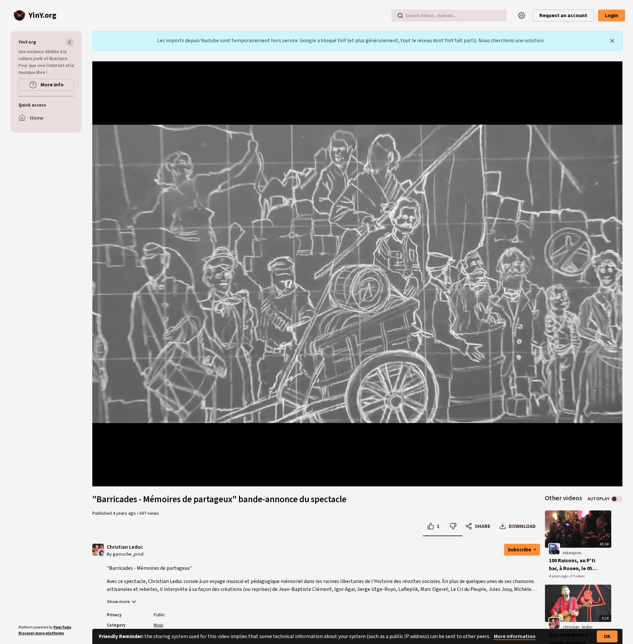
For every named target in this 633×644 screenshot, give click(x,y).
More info (52, 84)
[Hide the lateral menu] (70, 42)
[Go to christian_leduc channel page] (101, 552)
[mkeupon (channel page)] (554, 548)
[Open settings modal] (521, 15)
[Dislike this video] (453, 526)
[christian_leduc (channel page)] (554, 623)
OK (607, 636)
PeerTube (62, 627)
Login (611, 15)
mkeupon (572, 553)
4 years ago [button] (125, 513)
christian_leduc (578, 627)
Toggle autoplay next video (616, 499)
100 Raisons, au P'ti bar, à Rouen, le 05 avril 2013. (572, 564)
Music (159, 625)
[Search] (400, 15)
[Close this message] (612, 41)
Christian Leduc (125, 547)
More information (514, 636)
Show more (118, 601)
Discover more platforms (41, 633)
